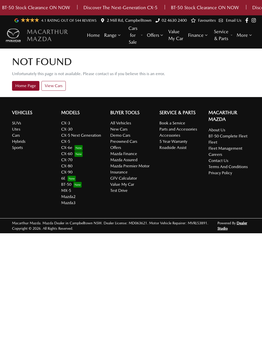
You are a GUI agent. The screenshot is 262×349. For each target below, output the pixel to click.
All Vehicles (120, 123)
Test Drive (119, 190)
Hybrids (18, 141)
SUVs (16, 123)
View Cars (53, 85)
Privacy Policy (220, 172)
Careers (215, 154)
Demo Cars (120, 135)
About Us (217, 129)
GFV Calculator (123, 178)
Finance (196, 35)
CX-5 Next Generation (81, 135)
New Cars (118, 129)
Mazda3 (68, 202)
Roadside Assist (173, 147)
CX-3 (65, 123)
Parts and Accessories (178, 129)
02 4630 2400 (174, 20)
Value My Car (175, 35)
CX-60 (66, 153)
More (242, 35)
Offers (153, 35)
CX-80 (66, 166)
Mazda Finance (123, 153)
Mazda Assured (123, 159)
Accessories (169, 135)
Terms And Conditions (228, 166)
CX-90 (66, 172)
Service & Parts (221, 35)
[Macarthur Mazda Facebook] (247, 20)
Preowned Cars (123, 141)
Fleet (213, 142)
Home (93, 35)
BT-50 (66, 184)
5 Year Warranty (173, 141)
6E (63, 178)
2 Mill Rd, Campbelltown (129, 20)
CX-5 (65, 141)
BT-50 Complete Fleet (228, 136)
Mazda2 (68, 196)
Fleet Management (225, 148)
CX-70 (66, 159)
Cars (16, 135)
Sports (17, 147)
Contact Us (218, 160)
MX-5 (66, 190)
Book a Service (172, 123)
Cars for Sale (132, 35)
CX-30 (66, 129)
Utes (16, 129)
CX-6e (66, 147)
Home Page (25, 85)
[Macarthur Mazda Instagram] (254, 20)
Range (110, 35)
